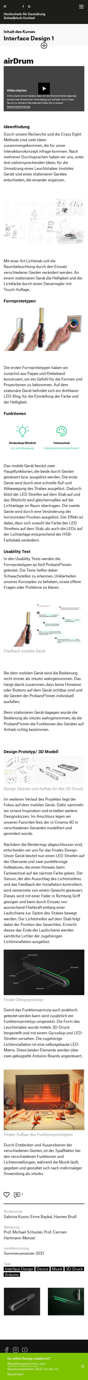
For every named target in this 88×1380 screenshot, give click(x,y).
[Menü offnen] (81, 7)
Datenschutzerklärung (18, 106)
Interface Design (19, 1269)
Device (42, 1269)
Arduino (12, 1274)
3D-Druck (74, 1269)
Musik (57, 1269)
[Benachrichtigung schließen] (81, 1366)
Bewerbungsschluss (22, 1363)
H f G (24, 12)
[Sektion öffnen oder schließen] (44, 45)
